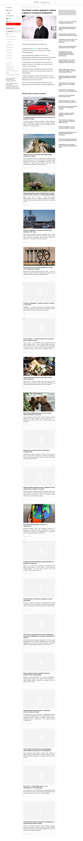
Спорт (9, 21)
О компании (9, 63)
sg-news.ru (10, 31)
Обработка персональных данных (12, 71)
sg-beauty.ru (10, 47)
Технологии (11, 15)
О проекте (8, 64)
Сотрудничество (9, 68)
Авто (9, 18)
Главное (10, 7)
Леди (9, 13)
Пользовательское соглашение (13, 74)
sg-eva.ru (10, 41)
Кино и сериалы (12, 24)
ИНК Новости (41, 2)
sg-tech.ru (10, 57)
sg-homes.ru (10, 44)
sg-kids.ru (10, 52)
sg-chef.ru (10, 33)
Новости (10, 10)
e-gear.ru (10, 49)
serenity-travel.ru (11, 36)
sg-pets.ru (10, 55)
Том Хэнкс (34, 48)
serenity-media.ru (12, 39)
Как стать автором (10, 66)
